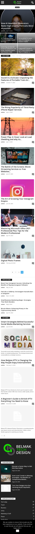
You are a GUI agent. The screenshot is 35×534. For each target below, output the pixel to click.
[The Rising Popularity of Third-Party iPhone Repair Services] (17, 96)
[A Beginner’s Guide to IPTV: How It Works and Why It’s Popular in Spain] (26, 50)
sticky (2, 510)
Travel (2, 505)
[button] (32, 2)
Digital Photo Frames (10, 260)
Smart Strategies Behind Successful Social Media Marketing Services (17, 323)
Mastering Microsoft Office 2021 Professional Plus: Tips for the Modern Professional (15, 230)
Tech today (4, 502)
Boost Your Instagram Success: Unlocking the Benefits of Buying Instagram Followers (16, 284)
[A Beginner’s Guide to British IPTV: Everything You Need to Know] (17, 416)
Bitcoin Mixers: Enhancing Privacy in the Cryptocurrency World (14, 309)
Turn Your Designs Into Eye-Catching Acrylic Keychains (21, 486)
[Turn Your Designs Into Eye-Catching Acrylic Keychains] (6, 488)
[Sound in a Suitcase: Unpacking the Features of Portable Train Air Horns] (17, 67)
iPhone (17, 7)
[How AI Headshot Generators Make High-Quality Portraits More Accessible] (17, 21)
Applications (4, 519)
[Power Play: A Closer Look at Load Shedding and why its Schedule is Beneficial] (17, 126)
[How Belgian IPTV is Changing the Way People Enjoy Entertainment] (17, 377)
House (3, 516)
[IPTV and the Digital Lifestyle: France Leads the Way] (9, 39)
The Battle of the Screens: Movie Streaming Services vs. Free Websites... (16, 169)
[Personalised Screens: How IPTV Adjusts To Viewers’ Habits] (26, 39)
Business (3, 508)
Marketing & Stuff (6, 513)
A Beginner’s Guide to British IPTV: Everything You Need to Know (16, 400)
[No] (33, 527)
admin (3, 31)
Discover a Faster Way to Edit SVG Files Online (22, 467)
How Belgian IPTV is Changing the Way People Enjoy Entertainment (16, 361)
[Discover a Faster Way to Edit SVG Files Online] (6, 469)
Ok (17, 531)
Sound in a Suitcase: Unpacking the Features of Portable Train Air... (17, 79)
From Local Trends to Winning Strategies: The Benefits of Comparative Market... (22, 477)
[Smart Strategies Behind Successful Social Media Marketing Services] (17, 339)
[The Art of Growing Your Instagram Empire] (17, 188)
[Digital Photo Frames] (17, 249)
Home (13, 55)
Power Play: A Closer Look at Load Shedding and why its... (16, 138)
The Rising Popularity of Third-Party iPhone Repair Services (17, 108)
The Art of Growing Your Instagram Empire (17, 200)
